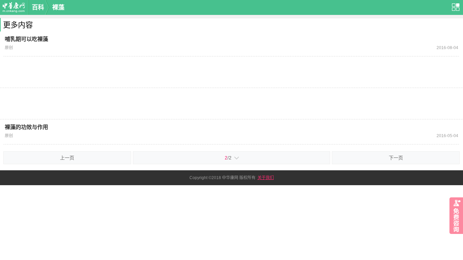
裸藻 (58, 7)
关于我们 (266, 177)
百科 (38, 7)
